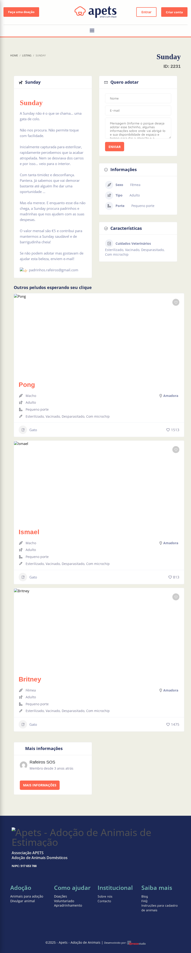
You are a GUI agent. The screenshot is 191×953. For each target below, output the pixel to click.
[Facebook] (177, 31)
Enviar (115, 146)
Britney (30, 679)
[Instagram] (170, 31)
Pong (27, 384)
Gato (33, 429)
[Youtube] (184, 31)
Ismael (29, 532)
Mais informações (39, 785)
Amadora (170, 395)
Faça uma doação (21, 12)
